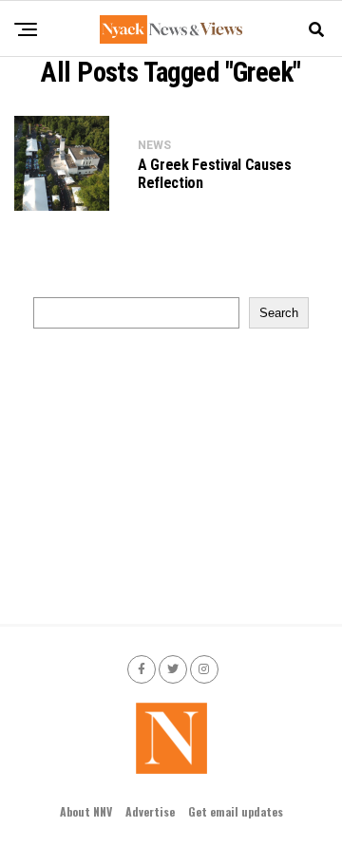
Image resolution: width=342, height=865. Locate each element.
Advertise (150, 811)
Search (278, 313)
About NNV (86, 811)
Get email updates (235, 811)
